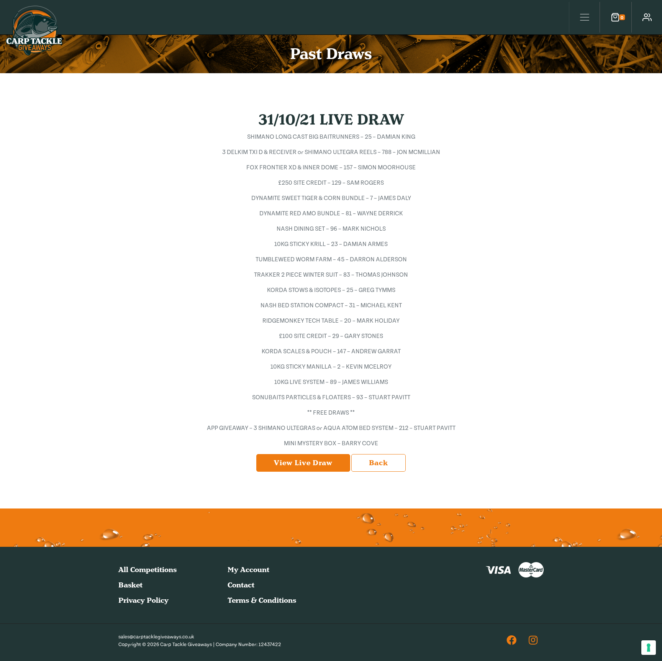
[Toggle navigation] (584, 17)
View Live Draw (303, 462)
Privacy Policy (143, 600)
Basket (130, 585)
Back (378, 462)
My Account (248, 569)
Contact (241, 585)
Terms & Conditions (262, 600)
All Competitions (147, 569)
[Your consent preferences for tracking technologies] (648, 647)
